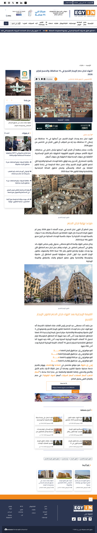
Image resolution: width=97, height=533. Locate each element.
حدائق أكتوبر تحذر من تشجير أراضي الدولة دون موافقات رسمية (82, 483)
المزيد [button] (25, 23)
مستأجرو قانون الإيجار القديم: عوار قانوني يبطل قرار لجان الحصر (74, 430)
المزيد (7, 133)
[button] (11, 100)
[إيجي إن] (84, 13)
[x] (85, 519)
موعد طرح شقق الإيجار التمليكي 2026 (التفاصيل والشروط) (65, 483)
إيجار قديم (65, 458)
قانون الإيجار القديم (86, 458)
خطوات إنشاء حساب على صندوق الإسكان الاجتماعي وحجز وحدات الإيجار (46, 483)
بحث (6, 23)
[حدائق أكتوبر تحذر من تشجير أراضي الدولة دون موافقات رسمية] (82, 474)
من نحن (10, 512)
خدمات (50, 23)
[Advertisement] (48, 48)
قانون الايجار (74, 458)
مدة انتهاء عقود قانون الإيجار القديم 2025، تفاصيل (73, 418)
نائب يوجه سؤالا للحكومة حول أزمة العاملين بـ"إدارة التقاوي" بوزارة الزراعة (18, 200)
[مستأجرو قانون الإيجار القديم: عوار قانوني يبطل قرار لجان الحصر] (88, 428)
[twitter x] (13, 3)
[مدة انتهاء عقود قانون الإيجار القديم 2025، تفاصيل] (88, 417)
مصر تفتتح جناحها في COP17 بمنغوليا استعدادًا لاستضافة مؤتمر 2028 (18, 154)
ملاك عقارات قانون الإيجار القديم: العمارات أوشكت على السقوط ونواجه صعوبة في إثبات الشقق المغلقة (44, 442)
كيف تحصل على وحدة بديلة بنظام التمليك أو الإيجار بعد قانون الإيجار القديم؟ (44, 419)
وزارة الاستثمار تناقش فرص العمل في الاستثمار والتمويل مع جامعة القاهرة (18, 191)
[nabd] (25, 3)
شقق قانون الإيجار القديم (52, 458)
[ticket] (74, 519)
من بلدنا (27, 100)
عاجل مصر (84, 23)
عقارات (56, 23)
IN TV (46, 23)
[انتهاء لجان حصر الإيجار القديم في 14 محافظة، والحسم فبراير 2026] (42, 79)
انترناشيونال (64, 23)
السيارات (31, 23)
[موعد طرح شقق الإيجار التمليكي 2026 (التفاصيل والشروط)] (64, 474)
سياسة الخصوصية (9, 516)
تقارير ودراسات (41, 23)
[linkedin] (21, 3)
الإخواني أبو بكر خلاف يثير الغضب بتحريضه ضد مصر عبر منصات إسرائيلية (19, 172)
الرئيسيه (88, 65)
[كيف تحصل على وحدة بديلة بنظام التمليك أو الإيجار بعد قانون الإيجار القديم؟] (58, 417)
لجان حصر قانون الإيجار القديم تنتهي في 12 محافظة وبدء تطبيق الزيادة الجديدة (73, 442)
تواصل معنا (10, 507)
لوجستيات (72, 23)
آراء (36, 23)
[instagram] (9, 3)
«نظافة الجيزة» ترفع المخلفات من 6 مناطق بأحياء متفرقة (18, 163)
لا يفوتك (25, 133)
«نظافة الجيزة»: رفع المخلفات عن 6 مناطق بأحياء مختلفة (18, 182)
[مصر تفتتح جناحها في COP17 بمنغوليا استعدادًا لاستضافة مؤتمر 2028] (18, 143)
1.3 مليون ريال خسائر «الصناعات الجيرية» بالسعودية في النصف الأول (43, 30)
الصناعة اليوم (79, 23)
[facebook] (5, 3)
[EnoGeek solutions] (8, 529)
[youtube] (17, 3)
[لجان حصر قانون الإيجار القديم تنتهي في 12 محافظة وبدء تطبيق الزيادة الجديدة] (88, 440)
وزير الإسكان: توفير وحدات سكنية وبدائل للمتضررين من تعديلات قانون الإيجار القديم (44, 430)
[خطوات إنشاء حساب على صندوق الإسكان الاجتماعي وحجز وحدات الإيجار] (46, 474)
